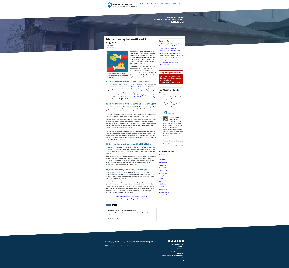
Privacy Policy (180, 258)
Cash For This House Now (160, 20)
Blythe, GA (162, 154)
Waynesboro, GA (163, 173)
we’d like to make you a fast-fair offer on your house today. (137, 97)
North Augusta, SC (164, 192)
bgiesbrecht (111, 48)
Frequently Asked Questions (176, 251)
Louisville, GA (162, 165)
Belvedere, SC (162, 184)
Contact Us (180, 20)
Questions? (168, 3)
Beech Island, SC (163, 181)
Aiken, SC (161, 179)
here (113, 190)
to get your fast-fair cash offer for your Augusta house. (131, 198)
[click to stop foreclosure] (171, 77)
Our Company (172, 20)
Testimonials (143, 7)
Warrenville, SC (163, 195)
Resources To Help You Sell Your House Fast (173, 255)
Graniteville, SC (163, 189)
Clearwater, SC (163, 187)
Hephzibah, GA (163, 162)
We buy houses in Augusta (145, 87)
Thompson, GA (163, 170)
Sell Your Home (144, 3)
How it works (176, 3)
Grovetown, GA (163, 160)
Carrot (128, 246)
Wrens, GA (161, 176)
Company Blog (152, 7)
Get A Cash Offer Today (157, 3)
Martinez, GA (162, 168)
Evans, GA (161, 157)
